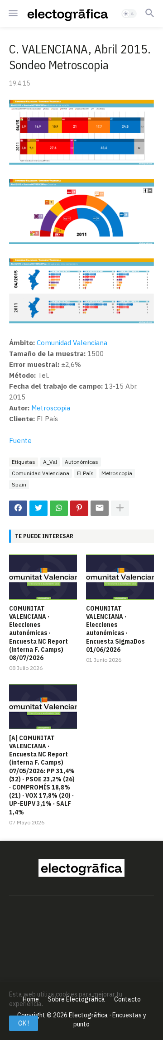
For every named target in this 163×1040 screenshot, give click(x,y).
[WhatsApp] (59, 508)
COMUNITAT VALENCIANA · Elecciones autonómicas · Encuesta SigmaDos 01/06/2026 (115, 629)
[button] (12, 13)
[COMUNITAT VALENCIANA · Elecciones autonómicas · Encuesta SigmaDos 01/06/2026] (120, 577)
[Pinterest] (79, 508)
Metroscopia (50, 408)
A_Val (50, 461)
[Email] (100, 508)
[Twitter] (38, 508)
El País (85, 473)
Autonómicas (81, 461)
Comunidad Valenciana (72, 342)
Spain (19, 484)
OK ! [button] (23, 1023)
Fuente (20, 440)
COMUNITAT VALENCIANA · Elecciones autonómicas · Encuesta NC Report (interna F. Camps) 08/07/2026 (38, 633)
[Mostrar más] (120, 508)
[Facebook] (18, 508)
